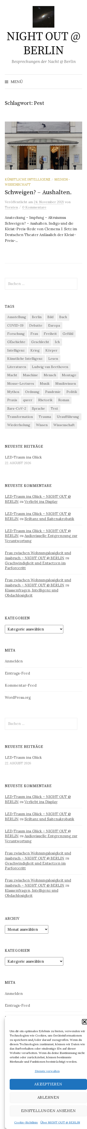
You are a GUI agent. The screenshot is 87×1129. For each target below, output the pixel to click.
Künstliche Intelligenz (27, 179)
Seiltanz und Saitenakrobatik (49, 518)
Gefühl (68, 333)
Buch (63, 317)
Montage (69, 375)
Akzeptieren (48, 1084)
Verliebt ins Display (41, 501)
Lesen (53, 358)
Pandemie (53, 392)
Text (54, 408)
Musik (45, 383)
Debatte (35, 325)
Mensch (50, 375)
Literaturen (16, 367)
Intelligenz (16, 350)
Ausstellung (16, 317)
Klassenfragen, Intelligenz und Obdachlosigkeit (31, 593)
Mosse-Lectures (20, 383)
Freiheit (50, 333)
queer (27, 400)
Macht (12, 375)
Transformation (20, 417)
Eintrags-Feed (17, 673)
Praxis (12, 400)
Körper (51, 350)
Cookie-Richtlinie (26, 1122)
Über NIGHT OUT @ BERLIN (60, 1122)
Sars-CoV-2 (16, 408)
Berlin (37, 317)
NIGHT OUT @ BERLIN (43, 44)
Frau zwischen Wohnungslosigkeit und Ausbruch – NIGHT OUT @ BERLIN (38, 555)
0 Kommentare (34, 207)
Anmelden (14, 661)
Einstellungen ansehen (48, 1110)
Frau (34, 333)
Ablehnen (48, 1097)
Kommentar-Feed (20, 685)
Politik (71, 392)
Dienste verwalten (47, 1071)
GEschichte (16, 342)
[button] (84, 1021)
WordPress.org (18, 697)
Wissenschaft (64, 425)
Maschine (30, 375)
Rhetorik (45, 400)
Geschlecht (40, 342)
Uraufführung (68, 417)
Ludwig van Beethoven (50, 367)
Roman (63, 400)
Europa (54, 325)
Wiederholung (18, 425)
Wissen (42, 425)
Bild (50, 317)
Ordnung (32, 392)
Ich (57, 342)
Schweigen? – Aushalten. (38, 192)
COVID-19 (15, 325)
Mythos (13, 392)
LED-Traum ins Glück (23, 457)
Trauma (45, 417)
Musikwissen (65, 383)
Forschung (16, 333)
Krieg (35, 350)
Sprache (38, 408)
